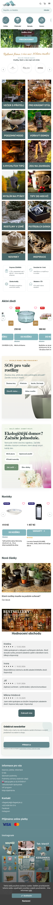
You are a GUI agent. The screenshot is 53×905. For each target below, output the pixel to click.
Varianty (22, 531)
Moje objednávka (8, 790)
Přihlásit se (26, 745)
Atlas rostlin (30, 391)
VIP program (7, 787)
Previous (3, 318)
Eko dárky (26, 467)
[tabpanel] (14, 329)
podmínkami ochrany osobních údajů (30, 748)
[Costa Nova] (13, 68)
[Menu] (49, 3)
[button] (3, 31)
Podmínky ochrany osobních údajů (15, 779)
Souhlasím (28, 896)
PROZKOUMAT (26, 39)
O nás (4, 773)
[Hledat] (40, 4)
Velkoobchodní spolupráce (12, 785)
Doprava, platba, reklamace (12, 770)
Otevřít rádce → (13, 391)
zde (30, 890)
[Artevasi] (40, 68)
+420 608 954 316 (9, 805)
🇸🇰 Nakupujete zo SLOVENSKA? (14, 782)
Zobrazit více (26, 713)
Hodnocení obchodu (26, 633)
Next (50, 318)
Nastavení (26, 901)
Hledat (46, 10)
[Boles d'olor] (26, 68)
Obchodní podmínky (9, 776)
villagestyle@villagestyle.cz (12, 802)
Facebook (5, 808)
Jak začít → (11, 467)
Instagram (6, 811)
